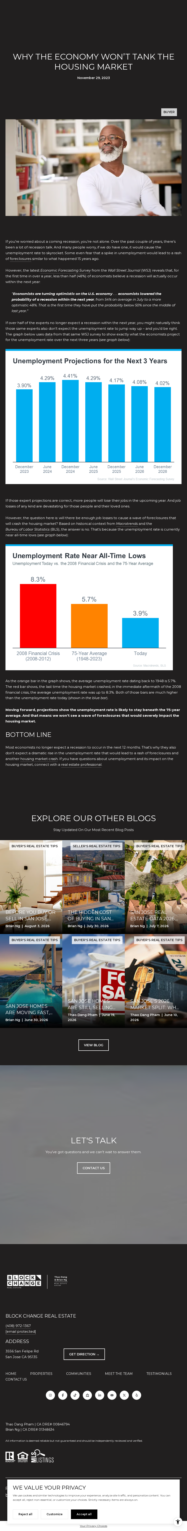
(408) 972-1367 (18, 1326)
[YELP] (136, 1395)
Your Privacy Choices (93, 1526)
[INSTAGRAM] (50, 1395)
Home (10, 1374)
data (48, 334)
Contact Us (16, 1379)
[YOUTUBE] (112, 1395)
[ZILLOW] (87, 1395)
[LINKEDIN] (99, 1395)
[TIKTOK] (75, 1395)
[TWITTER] (124, 1395)
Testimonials (159, 1374)
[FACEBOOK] (62, 1395)
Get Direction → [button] (84, 1354)
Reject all (25, 1514)
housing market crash (39, 759)
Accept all (84, 1514)
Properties (41, 1374)
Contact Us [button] (94, 1168)
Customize (54, 1514)
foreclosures (20, 258)
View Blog (93, 1045)
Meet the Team (119, 1374)
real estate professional (81, 764)
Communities (78, 1374)
